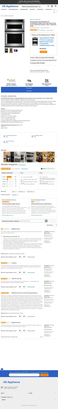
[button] (39, 6)
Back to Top (14, 336)
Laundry (32, 9)
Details (47, 85)
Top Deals (19, 2)
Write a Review (50, 30)
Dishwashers (24, 9)
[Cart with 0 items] (55, 6)
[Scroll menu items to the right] (55, 11)
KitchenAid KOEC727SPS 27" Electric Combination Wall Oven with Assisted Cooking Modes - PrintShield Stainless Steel (47, 41)
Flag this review (31, 256)
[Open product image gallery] (14, 33)
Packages (40, 9)
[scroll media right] (56, 157)
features (29, 88)
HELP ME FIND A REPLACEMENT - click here (40, 71)
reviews (29, 91)
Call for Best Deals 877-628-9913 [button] (29, 1)
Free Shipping (26, 2)
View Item (43, 51)
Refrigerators (13, 9)
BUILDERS (38, 2)
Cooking (3, 9)
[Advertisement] (29, 354)
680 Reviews (43, 30)
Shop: (35, 19)
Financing (32, 2)
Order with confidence (11, 85)
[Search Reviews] (46, 221)
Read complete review (7, 215)
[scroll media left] (2, 157)
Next (41, 336)
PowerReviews (22, 164)
